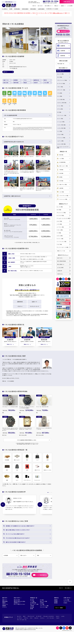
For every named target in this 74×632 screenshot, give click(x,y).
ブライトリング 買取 (61, 137)
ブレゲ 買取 (59, 131)
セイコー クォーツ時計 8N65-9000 (42, 406)
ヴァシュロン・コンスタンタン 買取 (63, 147)
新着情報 (4, 605)
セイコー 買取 (60, 105)
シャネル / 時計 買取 (61, 128)
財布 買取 (61, 173)
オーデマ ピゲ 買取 (61, 83)
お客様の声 (35, 82)
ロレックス (6, 218)
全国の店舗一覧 (60, 63)
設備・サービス (5, 80)
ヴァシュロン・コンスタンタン (48, 616)
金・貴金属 (6, 555)
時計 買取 (61, 154)
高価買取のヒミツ (17, 602)
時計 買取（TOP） (60, 70)
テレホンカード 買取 (63, 199)
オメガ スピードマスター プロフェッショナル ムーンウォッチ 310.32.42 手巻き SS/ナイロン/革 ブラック (10, 429)
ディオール (26, 618)
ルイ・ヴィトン (19, 618)
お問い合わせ (63, 31)
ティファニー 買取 (60, 238)
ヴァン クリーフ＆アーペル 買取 (62, 247)
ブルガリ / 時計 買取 (61, 125)
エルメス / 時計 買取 (61, 144)
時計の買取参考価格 (61, 261)
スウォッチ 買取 (60, 134)
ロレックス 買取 (60, 74)
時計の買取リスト (60, 264)
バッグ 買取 (61, 158)
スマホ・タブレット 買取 (63, 195)
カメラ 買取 (61, 192)
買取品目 (25, 82)
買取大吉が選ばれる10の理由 (19, 601)
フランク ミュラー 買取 (61, 115)
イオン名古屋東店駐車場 (10, 115)
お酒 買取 (61, 169)
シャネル (62, 616)
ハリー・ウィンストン (50, 618)
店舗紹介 (4, 602)
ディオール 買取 (60, 230)
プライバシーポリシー (67, 601)
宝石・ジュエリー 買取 (63, 166)
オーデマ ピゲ (7, 230)
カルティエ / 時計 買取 (61, 102)
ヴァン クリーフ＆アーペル (21, 619)
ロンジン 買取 (60, 118)
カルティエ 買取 (60, 235)
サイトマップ (4, 607)
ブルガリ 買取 (59, 244)
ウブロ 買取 (59, 93)
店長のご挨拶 (5, 82)
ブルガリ (57, 618)
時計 (3, 412)
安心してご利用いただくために (19, 604)
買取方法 (45, 80)
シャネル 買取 (59, 224)
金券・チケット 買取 (63, 184)
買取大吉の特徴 (17, 600)
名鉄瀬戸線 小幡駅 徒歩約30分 (12, 196)
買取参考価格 (15, 82)
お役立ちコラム (60, 274)
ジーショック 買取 (60, 121)
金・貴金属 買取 (62, 162)
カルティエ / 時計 (24, 435)
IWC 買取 (59, 112)
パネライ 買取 (60, 86)
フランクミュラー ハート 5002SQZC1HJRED (10, 406)
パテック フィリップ (8, 236)
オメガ (5, 223)
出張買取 (27, 339)
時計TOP (34, 5)
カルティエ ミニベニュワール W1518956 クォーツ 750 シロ (43, 429)
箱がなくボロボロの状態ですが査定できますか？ (16, 542)
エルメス (57, 616)
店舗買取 (10, 339)
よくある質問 (69, 5)
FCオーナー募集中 (59, 607)
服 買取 (60, 177)
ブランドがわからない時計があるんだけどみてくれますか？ (18, 538)
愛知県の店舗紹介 (33, 8)
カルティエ (36, 618)
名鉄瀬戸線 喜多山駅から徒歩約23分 (14, 142)
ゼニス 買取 (59, 96)
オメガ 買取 (59, 77)
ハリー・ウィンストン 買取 (61, 241)
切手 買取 (61, 180)
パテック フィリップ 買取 (62, 80)
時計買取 (10, 8)
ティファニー (42, 618)
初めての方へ (40, 5)
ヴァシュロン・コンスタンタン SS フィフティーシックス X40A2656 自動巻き (27, 407)
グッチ (31, 618)
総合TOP (4, 597)
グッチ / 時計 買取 (61, 99)
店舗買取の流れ (36, 80)
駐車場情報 (15, 80)
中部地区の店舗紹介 (25, 8)
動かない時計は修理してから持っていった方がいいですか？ (18, 530)
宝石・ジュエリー (23, 555)
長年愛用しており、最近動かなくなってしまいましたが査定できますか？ (20, 526)
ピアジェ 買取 (60, 109)
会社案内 (65, 602)
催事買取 (44, 339)
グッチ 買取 (59, 233)
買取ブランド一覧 (61, 250)
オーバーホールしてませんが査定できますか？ (15, 534)
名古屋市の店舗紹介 (41, 8)
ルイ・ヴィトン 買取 (60, 227)
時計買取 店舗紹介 (17, 8)
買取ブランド (4, 600)
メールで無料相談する (41, 575)
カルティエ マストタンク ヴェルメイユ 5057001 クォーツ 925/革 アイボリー (25, 429)
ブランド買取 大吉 (4, 8)
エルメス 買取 (59, 221)
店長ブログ (5, 72)
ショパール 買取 (60, 141)
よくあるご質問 (46, 82)
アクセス (24, 80)
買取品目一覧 (33, 597)
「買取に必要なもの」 (57, 13)
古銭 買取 (61, 188)
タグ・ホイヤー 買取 (61, 90)
